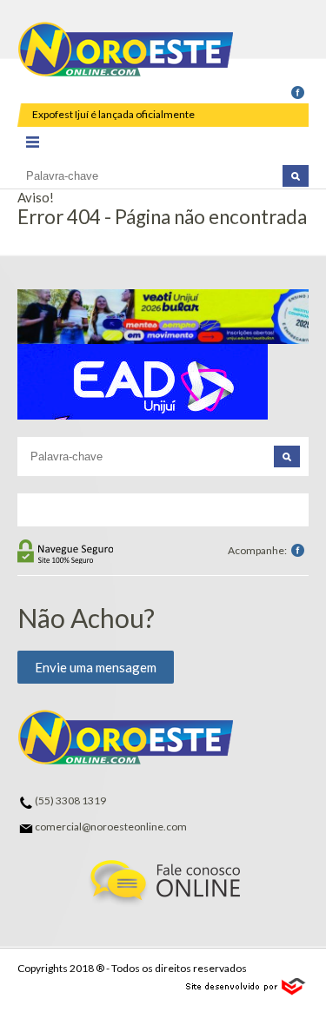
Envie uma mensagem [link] (95, 667)
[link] (297, 94)
